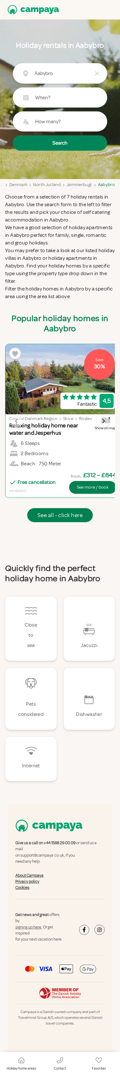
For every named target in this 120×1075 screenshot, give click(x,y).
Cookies (22, 888)
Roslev (85, 418)
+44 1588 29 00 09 (60, 843)
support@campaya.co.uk (42, 855)
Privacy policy (27, 881)
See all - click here (60, 515)
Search (60, 143)
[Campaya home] (32, 9)
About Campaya (29, 875)
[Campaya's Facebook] (84, 930)
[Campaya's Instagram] (99, 930)
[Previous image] (16, 421)
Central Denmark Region (33, 418)
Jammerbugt (79, 184)
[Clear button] (97, 73)
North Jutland (47, 184)
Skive (68, 418)
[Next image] (103, 421)
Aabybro (106, 184)
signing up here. (28, 927)
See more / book (92, 487)
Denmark (18, 184)
